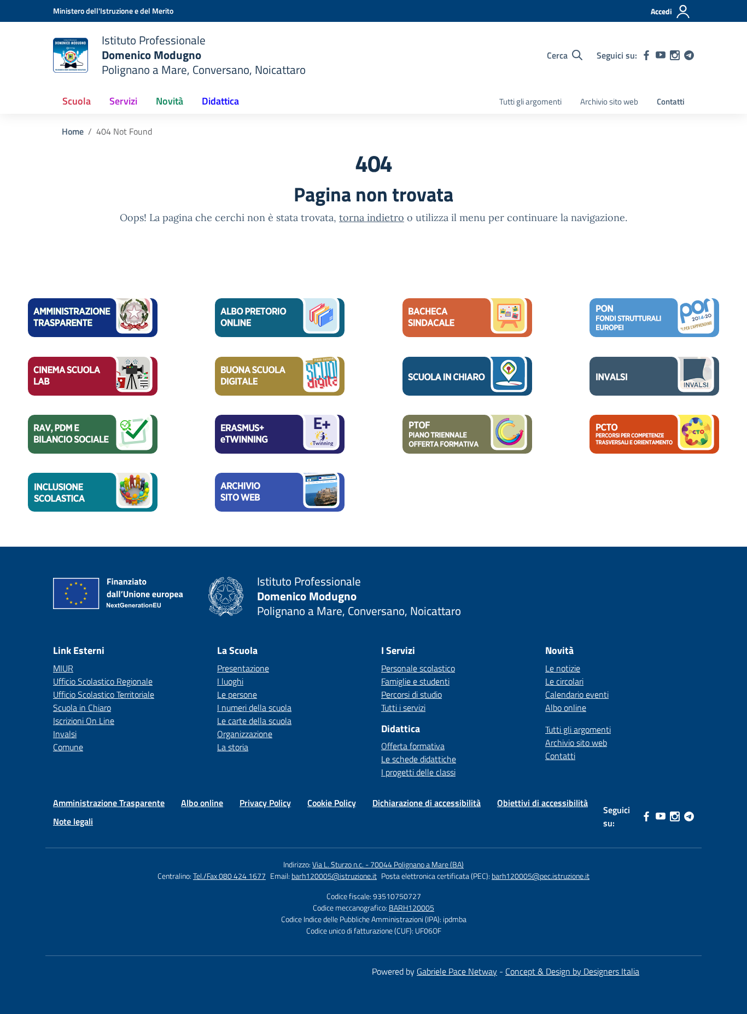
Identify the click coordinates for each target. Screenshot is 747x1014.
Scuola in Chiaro (82, 707)
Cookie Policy (331, 802)
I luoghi (230, 681)
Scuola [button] (76, 101)
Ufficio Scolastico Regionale (103, 681)
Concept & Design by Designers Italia (572, 971)
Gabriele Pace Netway (457, 971)
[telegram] (689, 55)
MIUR (63, 668)
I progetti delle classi (418, 772)
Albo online (565, 707)
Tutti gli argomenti (530, 101)
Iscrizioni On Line (83, 720)
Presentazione (243, 668)
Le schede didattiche (418, 759)
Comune (68, 747)
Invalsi (65, 733)
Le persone (237, 694)
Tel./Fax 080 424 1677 (229, 876)
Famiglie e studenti (415, 681)
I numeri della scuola (254, 707)
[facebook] (646, 55)
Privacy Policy (265, 802)
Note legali (73, 821)
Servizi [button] (123, 101)
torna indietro (371, 217)
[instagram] (675, 55)
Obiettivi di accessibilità (542, 802)
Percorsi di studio (411, 694)
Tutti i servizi (403, 707)
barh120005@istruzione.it (334, 876)
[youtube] (661, 55)
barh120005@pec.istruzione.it (541, 876)
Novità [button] (169, 101)
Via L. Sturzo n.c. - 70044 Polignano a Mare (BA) (388, 864)
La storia (232, 747)
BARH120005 (411, 907)
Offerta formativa (413, 745)
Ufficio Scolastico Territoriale (103, 694)
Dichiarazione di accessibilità (426, 802)
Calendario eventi (577, 694)
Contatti (671, 101)
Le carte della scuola (254, 720)
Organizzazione (244, 733)
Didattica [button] (220, 101)
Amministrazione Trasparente (109, 802)
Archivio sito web (609, 101)
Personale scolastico (418, 668)
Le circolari (564, 681)
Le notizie (562, 668)
